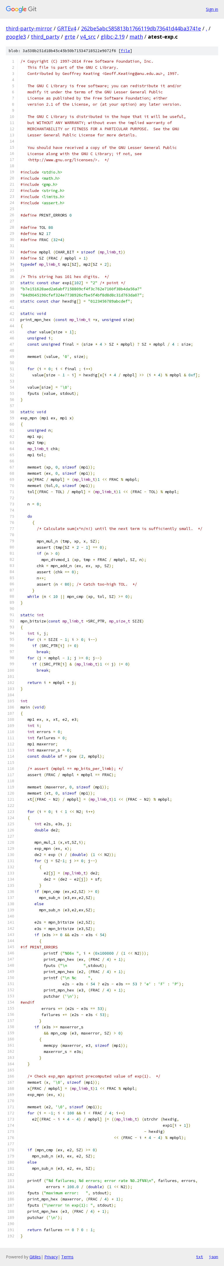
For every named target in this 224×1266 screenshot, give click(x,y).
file (125, 50)
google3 (16, 36)
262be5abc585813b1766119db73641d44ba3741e (141, 28)
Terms (67, 1257)
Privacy (51, 1257)
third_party (45, 36)
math (136, 36)
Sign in (212, 9)
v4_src (88, 36)
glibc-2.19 (113, 36)
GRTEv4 (66, 28)
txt (199, 1256)
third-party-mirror (29, 28)
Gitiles (35, 1257)
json (213, 1256)
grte (69, 36)
